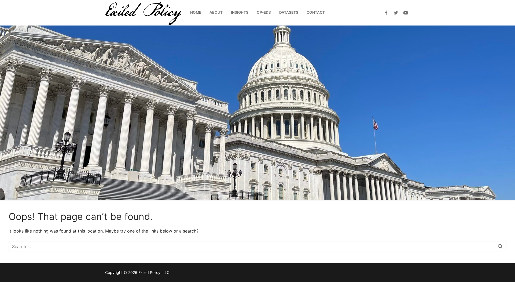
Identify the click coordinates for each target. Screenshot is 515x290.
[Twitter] (396, 13)
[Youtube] (406, 13)
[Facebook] (386, 13)
